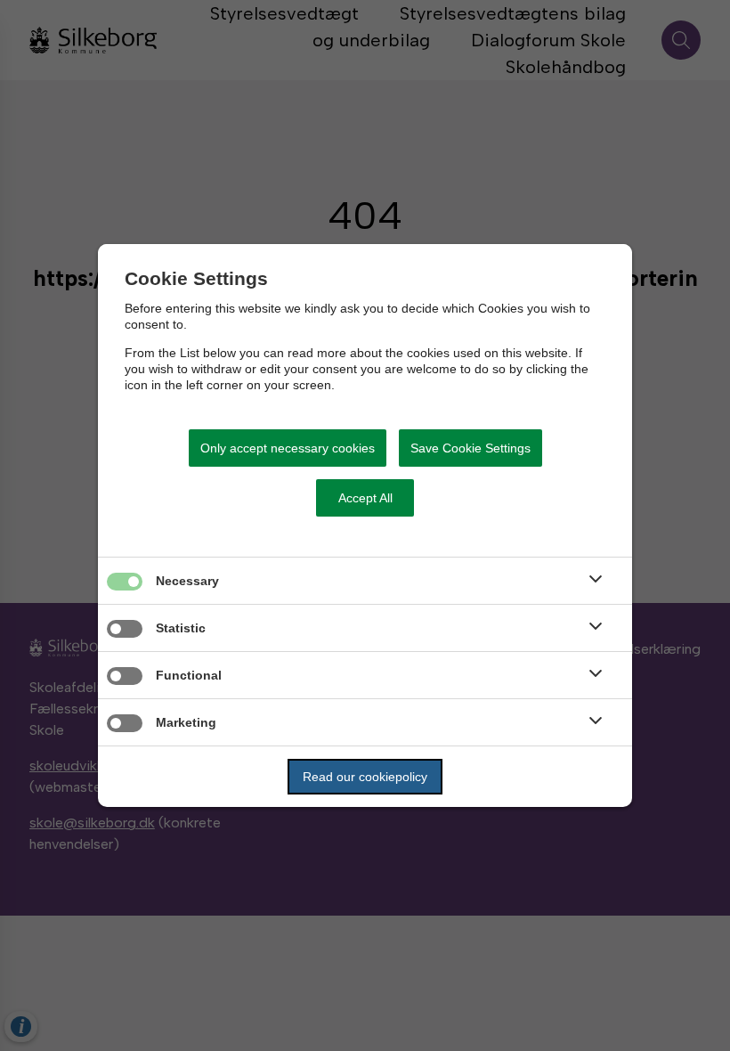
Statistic (181, 628)
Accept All (365, 498)
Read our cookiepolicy (365, 777)
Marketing (186, 722)
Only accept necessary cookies (287, 448)
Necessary (187, 581)
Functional (189, 675)
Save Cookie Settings (470, 448)
